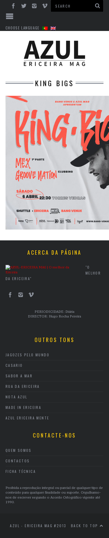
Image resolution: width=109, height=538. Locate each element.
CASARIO (14, 365)
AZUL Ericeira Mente (27, 417)
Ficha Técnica (21, 471)
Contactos (18, 460)
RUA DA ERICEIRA (23, 386)
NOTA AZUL (17, 396)
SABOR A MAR (19, 375)
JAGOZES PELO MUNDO (27, 354)
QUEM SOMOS (19, 450)
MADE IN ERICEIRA (23, 407)
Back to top (85, 525)
